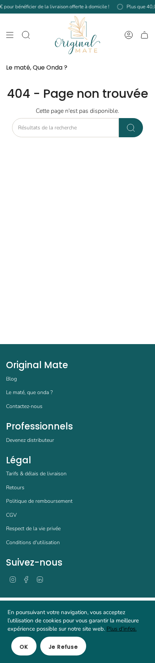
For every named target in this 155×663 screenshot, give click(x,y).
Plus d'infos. (121, 629)
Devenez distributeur (30, 440)
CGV (11, 515)
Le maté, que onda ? (29, 392)
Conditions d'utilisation (33, 542)
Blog (11, 378)
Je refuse (63, 647)
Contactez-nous (24, 406)
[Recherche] (131, 127)
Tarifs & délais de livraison (36, 473)
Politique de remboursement (39, 501)
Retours (15, 487)
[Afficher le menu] (9, 35)
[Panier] (144, 35)
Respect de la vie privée (33, 528)
